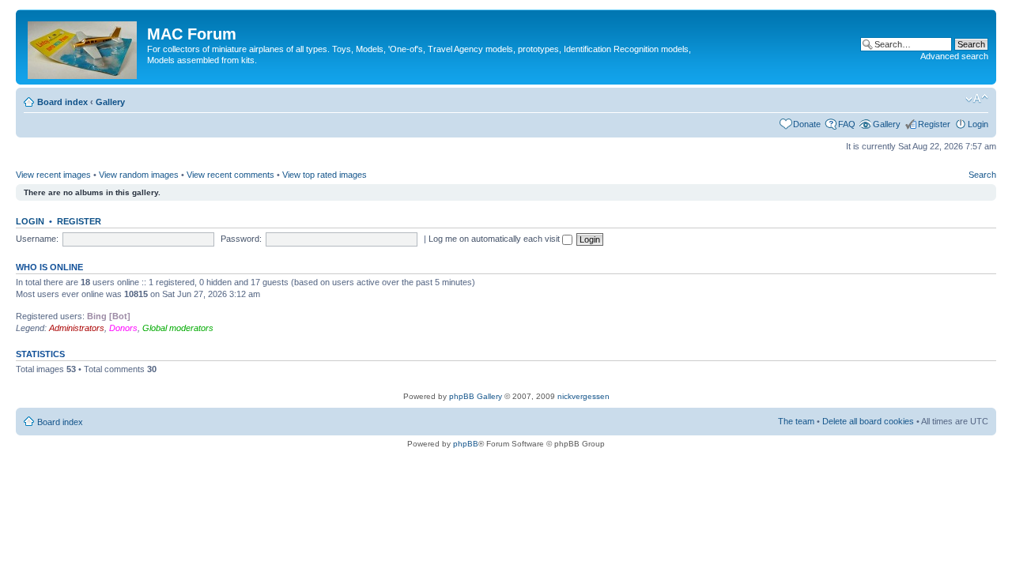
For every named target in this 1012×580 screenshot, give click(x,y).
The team (796, 421)
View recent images (53, 174)
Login (978, 124)
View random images (139, 174)
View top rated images (324, 174)
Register (934, 124)
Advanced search (954, 56)
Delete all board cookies (868, 421)
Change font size (976, 99)
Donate (807, 124)
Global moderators (177, 328)
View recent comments (230, 174)
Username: (37, 238)
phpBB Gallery (475, 396)
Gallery (110, 102)
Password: (241, 238)
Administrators (76, 328)
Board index (62, 102)
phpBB (465, 443)
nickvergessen (583, 396)
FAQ (846, 124)
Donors (123, 328)
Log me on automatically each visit (495, 238)
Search (982, 174)
